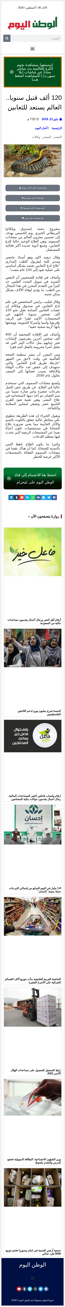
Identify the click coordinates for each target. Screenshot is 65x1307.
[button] (33, 49)
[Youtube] (19, 1288)
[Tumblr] (24, 1288)
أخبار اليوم (41, 128)
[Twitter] (40, 1288)
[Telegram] (29, 1288)
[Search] (6, 38)
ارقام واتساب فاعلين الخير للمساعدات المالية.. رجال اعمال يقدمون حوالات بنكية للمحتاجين (34, 797)
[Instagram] (35, 1288)
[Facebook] (46, 1288)
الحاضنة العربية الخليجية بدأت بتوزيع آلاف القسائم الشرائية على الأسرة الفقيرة (33, 980)
